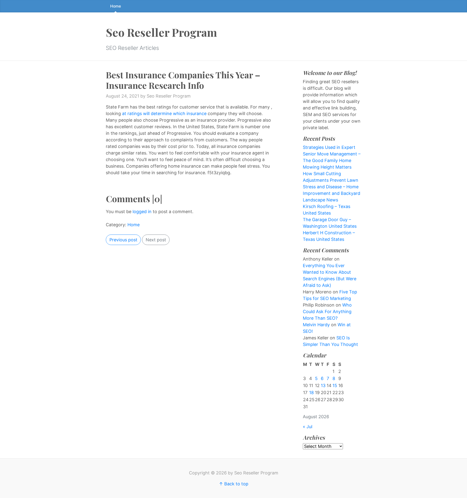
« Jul (307, 426)
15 (334, 385)
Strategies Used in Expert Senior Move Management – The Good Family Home (331, 154)
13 (323, 385)
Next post (156, 239)
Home (115, 6)
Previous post (123, 239)
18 (311, 392)
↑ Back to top (233, 483)
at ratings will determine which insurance (164, 113)
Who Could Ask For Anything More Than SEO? (327, 311)
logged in (142, 211)
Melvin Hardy (316, 324)
